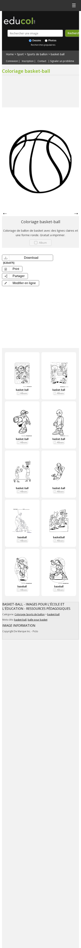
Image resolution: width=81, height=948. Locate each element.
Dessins (36, 40)
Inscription (28, 61)
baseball (22, 537)
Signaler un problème (62, 61)
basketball (59, 537)
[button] (20, 283)
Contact (42, 61)
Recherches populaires (43, 44)
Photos (52, 40)
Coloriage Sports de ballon (30, 614)
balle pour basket (37, 619)
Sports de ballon (37, 54)
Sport (20, 54)
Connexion (12, 61)
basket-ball (57, 54)
